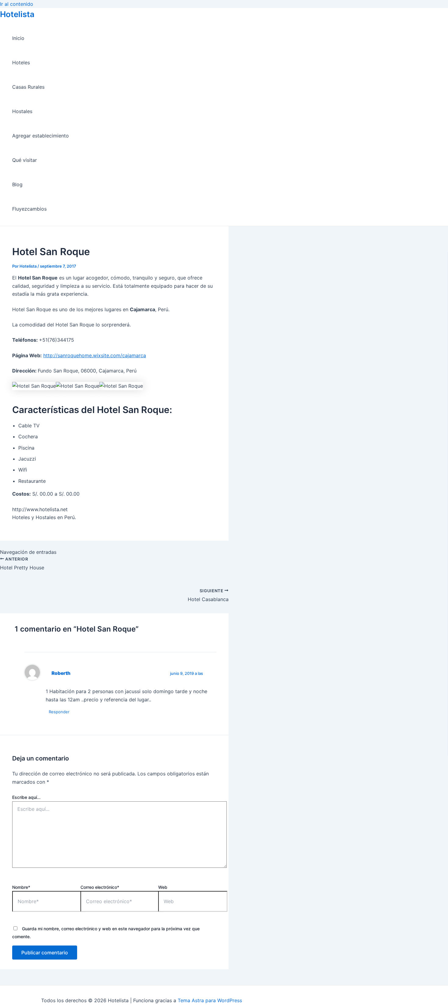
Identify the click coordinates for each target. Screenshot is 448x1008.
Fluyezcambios (29, 209)
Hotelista (17, 14)
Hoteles (21, 62)
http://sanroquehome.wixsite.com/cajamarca (94, 355)
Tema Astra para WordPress (210, 1000)
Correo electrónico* (99, 887)
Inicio (18, 38)
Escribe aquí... (26, 797)
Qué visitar (24, 160)
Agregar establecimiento (40, 136)
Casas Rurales (28, 87)
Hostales (22, 111)
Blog (17, 184)
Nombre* (21, 887)
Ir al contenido (16, 4)
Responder (59, 711)
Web (162, 887)
